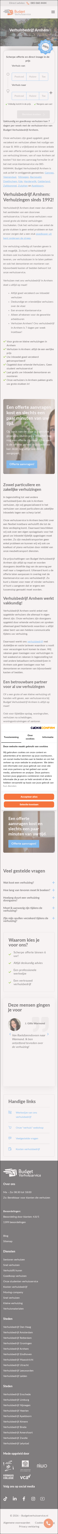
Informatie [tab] (47, 737)
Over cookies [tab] (30, 737)
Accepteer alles (29, 796)
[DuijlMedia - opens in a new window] (43, 728)
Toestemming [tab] (11, 737)
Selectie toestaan (29, 804)
